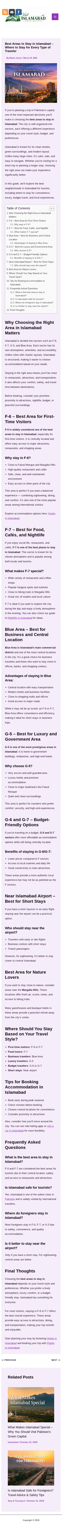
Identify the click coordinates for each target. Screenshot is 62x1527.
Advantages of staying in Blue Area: (31, 243)
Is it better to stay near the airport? (31, 306)
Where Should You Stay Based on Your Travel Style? (28, 275)
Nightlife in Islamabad (20, 617)
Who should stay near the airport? (30, 265)
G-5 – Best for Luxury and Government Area (30, 246)
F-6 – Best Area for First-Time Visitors (27, 220)
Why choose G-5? (22, 250)
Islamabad (13, 1442)
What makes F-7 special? (26, 232)
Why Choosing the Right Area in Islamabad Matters (30, 215)
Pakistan (10, 1199)
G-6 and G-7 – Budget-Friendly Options (28, 254)
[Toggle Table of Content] (50, 208)
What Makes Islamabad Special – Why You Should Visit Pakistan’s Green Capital (30, 1432)
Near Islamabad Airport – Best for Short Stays (31, 261)
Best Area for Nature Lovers (22, 269)
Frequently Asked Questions (24, 288)
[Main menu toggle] (55, 16)
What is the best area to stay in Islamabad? (30, 294)
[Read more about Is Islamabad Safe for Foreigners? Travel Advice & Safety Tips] (31, 1467)
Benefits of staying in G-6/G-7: (28, 258)
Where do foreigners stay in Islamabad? (34, 302)
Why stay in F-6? (22, 224)
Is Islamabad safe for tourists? (29, 299)
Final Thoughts (17, 310)
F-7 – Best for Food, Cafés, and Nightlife (28, 228)
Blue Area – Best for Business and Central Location (29, 237)
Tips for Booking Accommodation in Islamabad (27, 283)
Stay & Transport (16, 1501)
